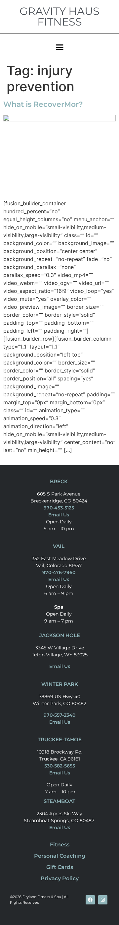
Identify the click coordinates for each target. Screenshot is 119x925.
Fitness (59, 844)
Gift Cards (59, 867)
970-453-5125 (59, 508)
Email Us (58, 515)
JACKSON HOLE (59, 635)
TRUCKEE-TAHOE (60, 739)
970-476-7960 (58, 572)
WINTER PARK (59, 684)
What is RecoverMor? (43, 104)
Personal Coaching (59, 856)
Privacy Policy (60, 878)
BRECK (59, 481)
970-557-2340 (59, 715)
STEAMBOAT (59, 801)
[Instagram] (102, 899)
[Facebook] (90, 899)
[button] (59, 46)
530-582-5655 (59, 766)
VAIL (58, 546)
